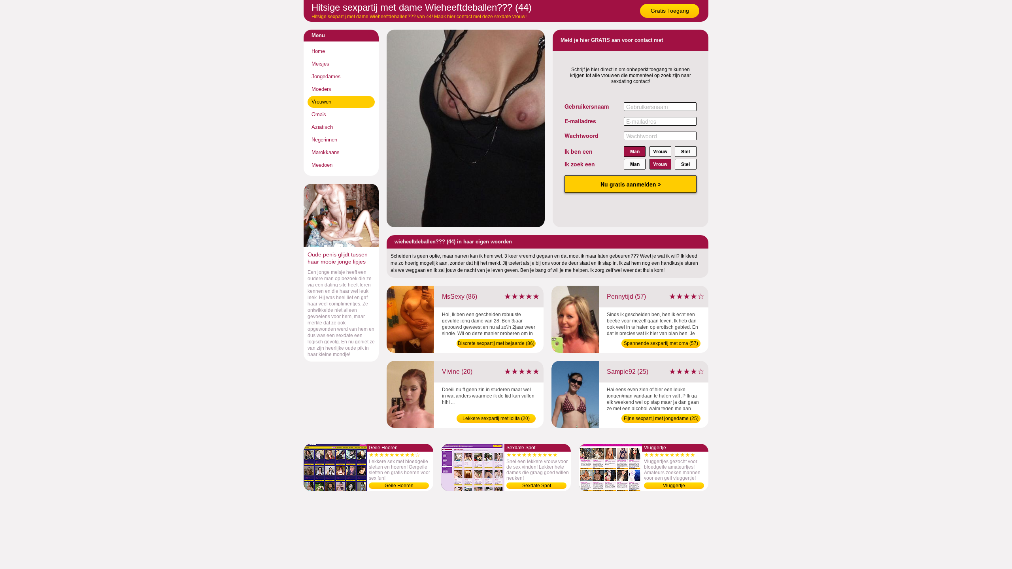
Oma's (319, 114)
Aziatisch (322, 127)
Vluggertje (674, 485)
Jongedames (326, 76)
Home (318, 51)
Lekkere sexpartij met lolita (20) (496, 418)
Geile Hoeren (399, 485)
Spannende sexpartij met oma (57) (661, 343)
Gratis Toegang (670, 11)
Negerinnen (324, 140)
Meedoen (322, 165)
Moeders (321, 89)
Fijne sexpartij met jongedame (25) (661, 418)
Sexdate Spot (536, 485)
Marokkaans (326, 152)
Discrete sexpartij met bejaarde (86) (496, 343)
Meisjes (320, 64)
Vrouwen (321, 102)
